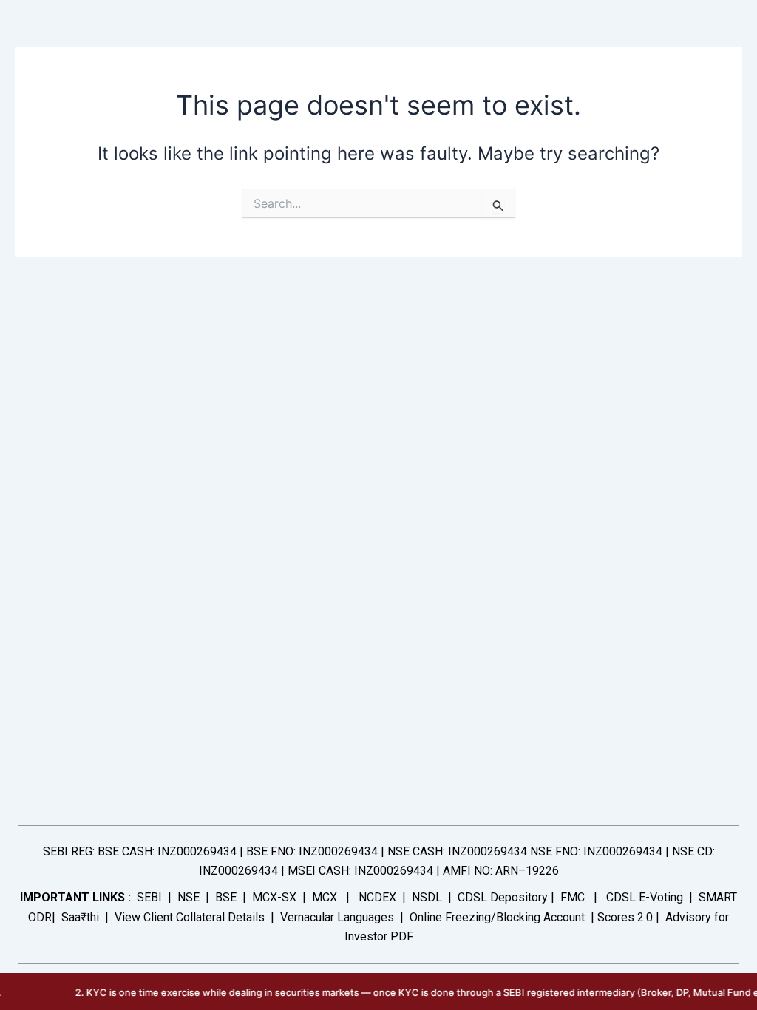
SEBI (149, 897)
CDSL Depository (503, 897)
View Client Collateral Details (190, 917)
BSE (226, 897)
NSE (188, 897)
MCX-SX (274, 897)
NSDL (427, 897)
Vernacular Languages (337, 917)
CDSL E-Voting (644, 897)
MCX (324, 897)
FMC (572, 897)
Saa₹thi (80, 917)
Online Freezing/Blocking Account (497, 917)
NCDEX (377, 897)
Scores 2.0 (625, 917)
